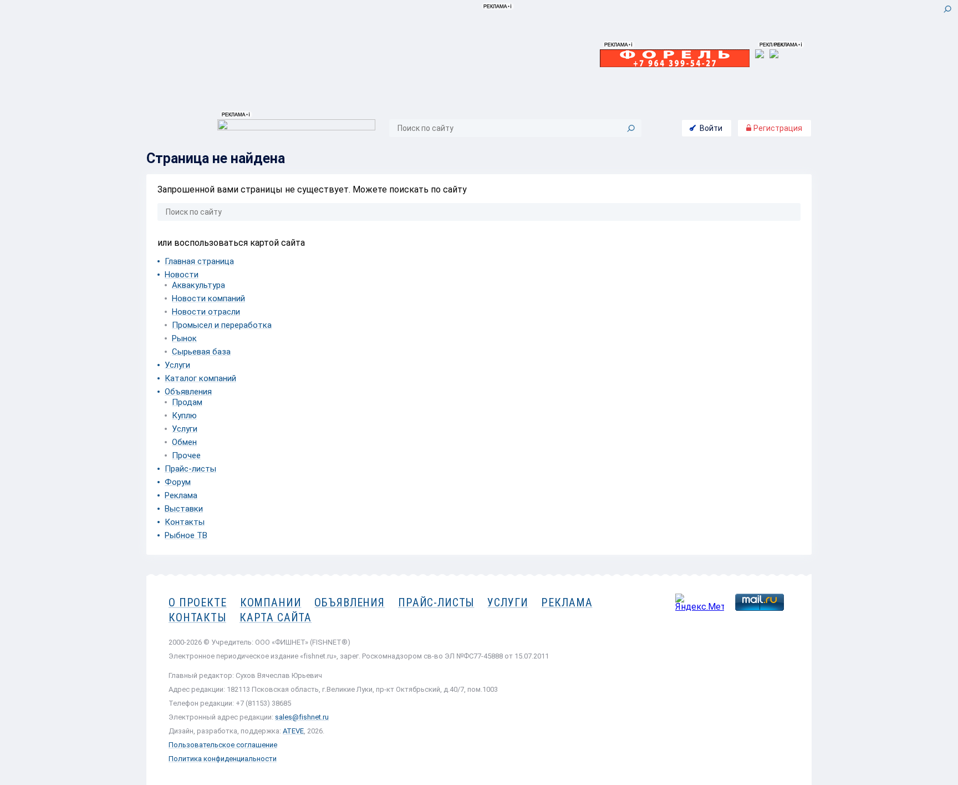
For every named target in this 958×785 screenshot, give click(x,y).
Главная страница (199, 261)
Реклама (181, 495)
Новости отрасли (206, 312)
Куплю (184, 416)
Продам (187, 402)
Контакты (185, 522)
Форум (178, 482)
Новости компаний (208, 298)
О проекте (198, 602)
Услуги (177, 365)
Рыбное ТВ (186, 535)
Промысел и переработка (222, 325)
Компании (271, 602)
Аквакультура (198, 285)
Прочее (186, 455)
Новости (181, 275)
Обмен (184, 442)
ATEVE (293, 731)
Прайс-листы (190, 469)
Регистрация (777, 128)
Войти (711, 128)
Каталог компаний (200, 378)
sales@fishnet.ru (302, 717)
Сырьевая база (201, 352)
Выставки (184, 509)
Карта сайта (276, 617)
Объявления (188, 392)
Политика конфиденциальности (223, 758)
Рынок (184, 338)
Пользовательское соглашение (223, 745)
